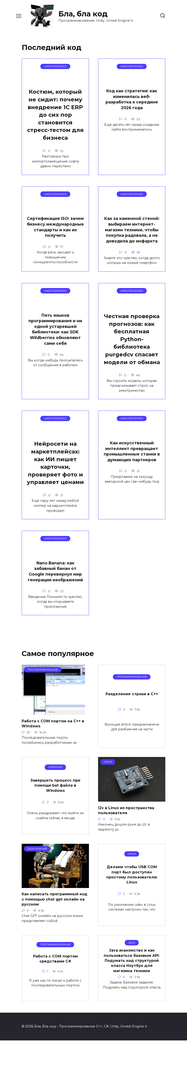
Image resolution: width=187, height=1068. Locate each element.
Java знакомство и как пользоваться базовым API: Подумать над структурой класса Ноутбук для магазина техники (132, 960)
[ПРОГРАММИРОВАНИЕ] (53, 712)
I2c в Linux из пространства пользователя (126, 810)
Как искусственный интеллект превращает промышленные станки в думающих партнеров (132, 451)
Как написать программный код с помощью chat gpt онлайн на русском (54, 899)
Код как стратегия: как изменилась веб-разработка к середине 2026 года (132, 99)
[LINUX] (131, 799)
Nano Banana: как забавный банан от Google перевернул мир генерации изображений (55, 571)
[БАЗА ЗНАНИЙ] (55, 885)
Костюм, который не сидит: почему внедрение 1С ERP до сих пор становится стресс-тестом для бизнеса (55, 115)
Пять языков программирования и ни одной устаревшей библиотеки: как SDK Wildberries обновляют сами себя (55, 329)
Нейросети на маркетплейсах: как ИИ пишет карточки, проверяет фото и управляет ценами (55, 463)
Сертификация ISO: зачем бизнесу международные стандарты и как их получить (55, 227)
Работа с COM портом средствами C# (55, 958)
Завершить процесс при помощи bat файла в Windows (55, 785)
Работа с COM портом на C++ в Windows (53, 723)
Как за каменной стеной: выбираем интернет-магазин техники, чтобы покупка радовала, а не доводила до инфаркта (131, 229)
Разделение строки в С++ (132, 694)
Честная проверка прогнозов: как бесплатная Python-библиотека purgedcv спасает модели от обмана (132, 339)
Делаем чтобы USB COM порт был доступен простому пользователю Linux (131, 874)
